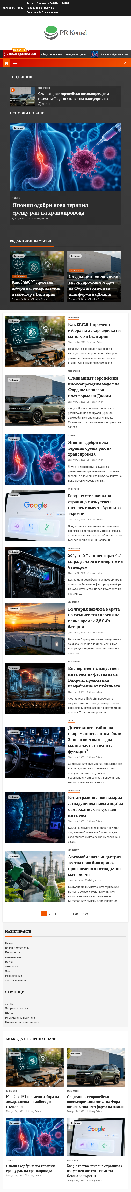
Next (85, 913)
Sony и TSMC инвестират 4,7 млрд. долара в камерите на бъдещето (95, 561)
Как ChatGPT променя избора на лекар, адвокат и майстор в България (36, 287)
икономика (73, 602)
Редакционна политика (40, 7)
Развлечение (13, 975)
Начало (9, 943)
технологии (44, 88)
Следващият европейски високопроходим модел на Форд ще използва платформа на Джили (73, 98)
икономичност (14, 957)
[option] (65, 96)
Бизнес (71, 721)
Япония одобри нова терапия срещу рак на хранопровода (94, 54)
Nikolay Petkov (41, 219)
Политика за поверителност (43, 12)
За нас (30, 3)
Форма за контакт (16, 980)
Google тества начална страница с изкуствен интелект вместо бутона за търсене (95, 1170)
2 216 (75, 913)
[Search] (125, 63)
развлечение (74, 661)
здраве (16, 198)
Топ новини (19, 276)
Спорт (8, 971)
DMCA (65, 3)
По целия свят (14, 952)
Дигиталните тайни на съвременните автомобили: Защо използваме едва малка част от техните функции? (95, 739)
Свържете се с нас (48, 3)
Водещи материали (17, 948)
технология (12, 966)
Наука (9, 961)
